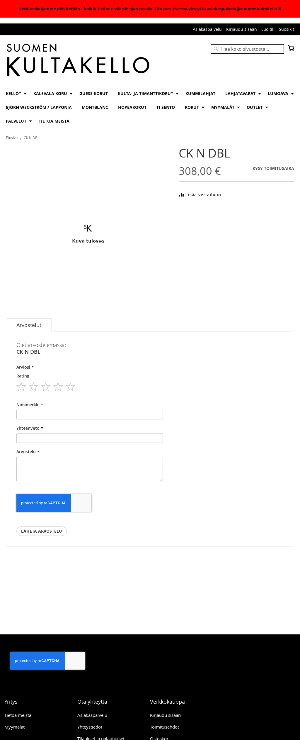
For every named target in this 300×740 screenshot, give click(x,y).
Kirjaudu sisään (241, 29)
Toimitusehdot (164, 727)
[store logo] (78, 60)
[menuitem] (14, 93)
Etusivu (12, 137)
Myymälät (14, 727)
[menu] (150, 107)
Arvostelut (28, 324)
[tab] (29, 325)
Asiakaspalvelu (207, 29)
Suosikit (286, 29)
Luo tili (268, 29)
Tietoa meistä (17, 715)
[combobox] (247, 49)
